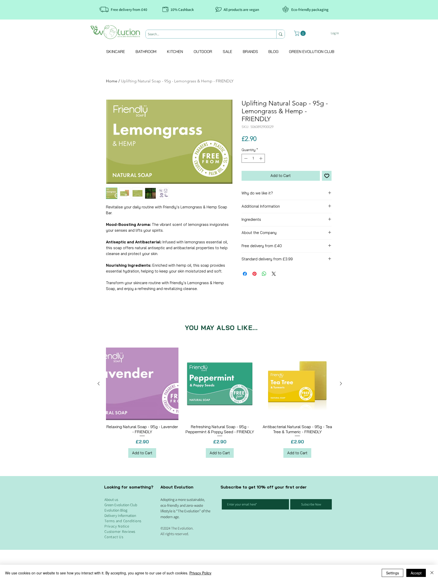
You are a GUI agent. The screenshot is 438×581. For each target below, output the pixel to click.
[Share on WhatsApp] (264, 274)
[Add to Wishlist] (327, 176)
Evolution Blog (115, 510)
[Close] (432, 573)
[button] (300, 33)
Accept (416, 572)
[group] (220, 402)
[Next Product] (341, 383)
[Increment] (261, 158)
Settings (392, 572)
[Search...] (280, 34)
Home (111, 81)
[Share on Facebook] (245, 274)
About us (111, 499)
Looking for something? (128, 486)
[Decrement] (245, 158)
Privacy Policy (200, 572)
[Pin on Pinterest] (254, 274)
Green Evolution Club (120, 504)
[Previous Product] (99, 383)
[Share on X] (274, 274)
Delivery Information (120, 515)
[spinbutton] (253, 158)
